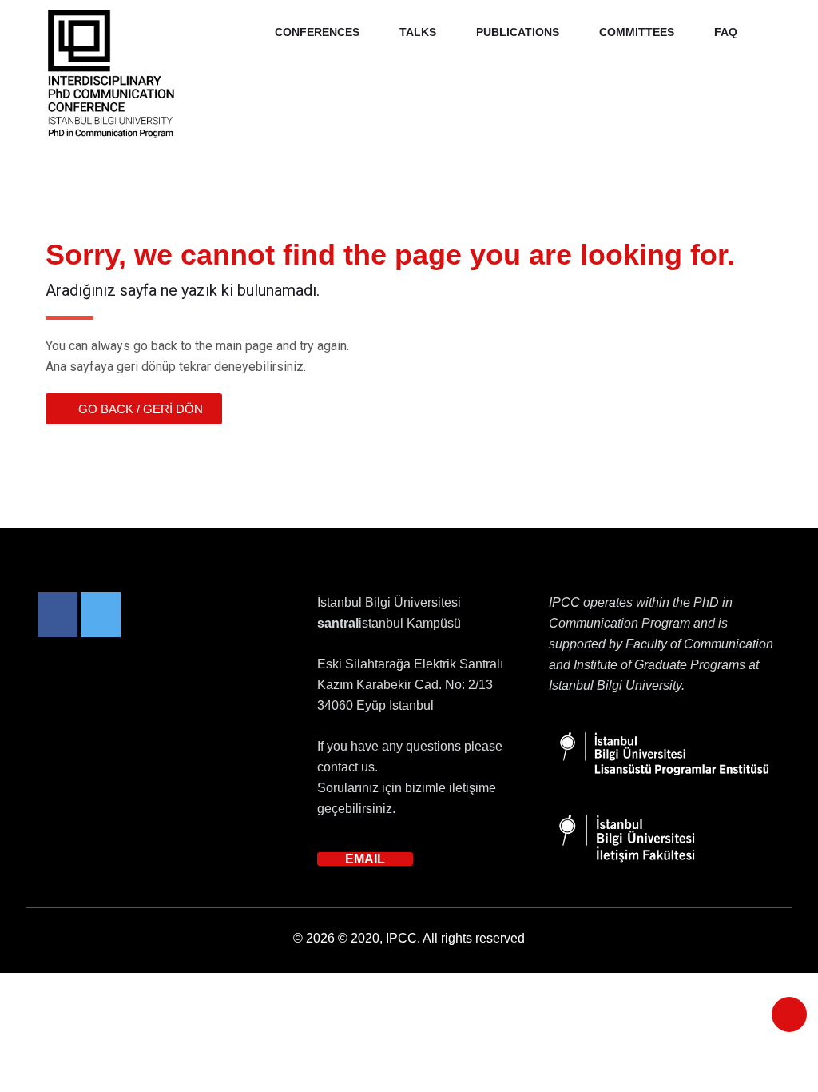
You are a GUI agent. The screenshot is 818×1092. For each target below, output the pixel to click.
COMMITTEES (636, 32)
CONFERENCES (317, 32)
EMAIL (365, 859)
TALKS (417, 32)
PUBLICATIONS (517, 32)
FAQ (725, 32)
